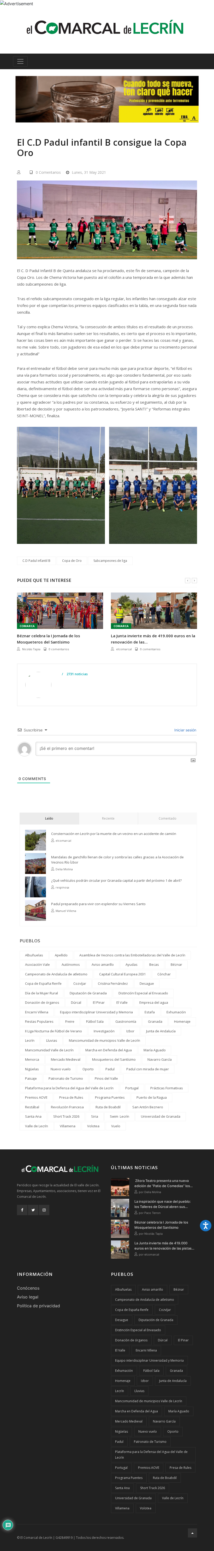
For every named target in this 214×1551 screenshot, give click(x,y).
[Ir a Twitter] (33, 1210)
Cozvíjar (79, 983)
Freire (69, 1021)
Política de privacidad (38, 1305)
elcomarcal (124, 649)
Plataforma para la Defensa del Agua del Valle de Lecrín (69, 1088)
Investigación (104, 1031)
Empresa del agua (153, 1002)
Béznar (176, 964)
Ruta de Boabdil (108, 1107)
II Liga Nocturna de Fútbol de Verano (53, 1031)
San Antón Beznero (147, 1107)
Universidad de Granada (160, 1116)
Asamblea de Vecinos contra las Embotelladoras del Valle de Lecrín (132, 955)
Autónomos (71, 964)
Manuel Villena (66, 911)
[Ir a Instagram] (44, 1210)
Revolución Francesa (67, 1107)
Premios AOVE (36, 1097)
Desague (147, 983)
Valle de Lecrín (36, 1126)
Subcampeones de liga (110, 560)
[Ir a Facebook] (22, 1210)
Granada (155, 1021)
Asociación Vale (37, 964)
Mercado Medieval (65, 1059)
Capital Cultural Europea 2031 (122, 974)
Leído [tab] (49, 818)
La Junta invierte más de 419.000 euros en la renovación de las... (153, 639)
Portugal (132, 1088)
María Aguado (155, 1050)
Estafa (150, 1012)
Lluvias (51, 1040)
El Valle (122, 1002)
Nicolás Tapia (31, 649)
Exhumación (176, 1012)
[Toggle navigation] (20, 61)
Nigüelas (32, 1069)
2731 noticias (77, 674)
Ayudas (132, 964)
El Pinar (99, 1002)
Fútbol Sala (95, 1021)
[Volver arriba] (192, 1532)
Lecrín (29, 1040)
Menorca (32, 1059)
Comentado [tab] (167, 818)
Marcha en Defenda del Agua (108, 1050)
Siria (94, 1116)
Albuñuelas (34, 955)
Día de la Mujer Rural (41, 993)
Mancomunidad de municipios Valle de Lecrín (104, 1040)
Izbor (130, 1031)
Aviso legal (27, 1296)
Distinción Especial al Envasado (143, 993)
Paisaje (31, 1078)
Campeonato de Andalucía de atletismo (56, 974)
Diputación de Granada (88, 993)
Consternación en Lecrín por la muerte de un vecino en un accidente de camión (113, 833)
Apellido (61, 955)
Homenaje (182, 1021)
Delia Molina (64, 869)
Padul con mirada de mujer (147, 1069)
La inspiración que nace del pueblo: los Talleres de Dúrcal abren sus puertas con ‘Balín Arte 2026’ (162, 1204)
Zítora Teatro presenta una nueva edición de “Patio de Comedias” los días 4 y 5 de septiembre (162, 1183)
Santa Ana (33, 1116)
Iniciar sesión (184, 730)
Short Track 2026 (66, 1116)
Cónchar (164, 974)
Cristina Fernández (113, 983)
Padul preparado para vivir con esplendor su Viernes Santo (98, 904)
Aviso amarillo (103, 964)
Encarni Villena (36, 1012)
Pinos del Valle (106, 1078)
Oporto (88, 1069)
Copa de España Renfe (43, 983)
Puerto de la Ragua (151, 1097)
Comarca (27, 626)
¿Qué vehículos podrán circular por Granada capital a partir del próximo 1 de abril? (116, 880)
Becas (154, 964)
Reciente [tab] (108, 818)
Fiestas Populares (39, 1021)
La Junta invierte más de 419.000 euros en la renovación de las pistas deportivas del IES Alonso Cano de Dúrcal (163, 1246)
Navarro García (159, 1059)
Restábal (32, 1107)
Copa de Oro (72, 560)
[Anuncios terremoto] (107, 99)
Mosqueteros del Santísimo (114, 1059)
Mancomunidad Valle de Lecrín (49, 1050)
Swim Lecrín (119, 1116)
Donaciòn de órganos (42, 1002)
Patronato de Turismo (66, 1078)
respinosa (62, 887)
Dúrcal (76, 1002)
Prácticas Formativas (166, 1088)
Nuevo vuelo (61, 1069)
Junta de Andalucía (161, 1031)
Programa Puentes (110, 1097)
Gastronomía (125, 1021)
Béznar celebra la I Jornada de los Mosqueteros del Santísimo (48, 639)
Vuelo (115, 1126)
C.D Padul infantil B (36, 560)
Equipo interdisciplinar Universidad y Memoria (96, 1012)
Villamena (67, 1126)
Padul (110, 1069)
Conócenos (28, 1288)
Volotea (93, 1126)
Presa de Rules (71, 1097)
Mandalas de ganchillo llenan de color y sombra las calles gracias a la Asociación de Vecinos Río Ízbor (117, 860)
